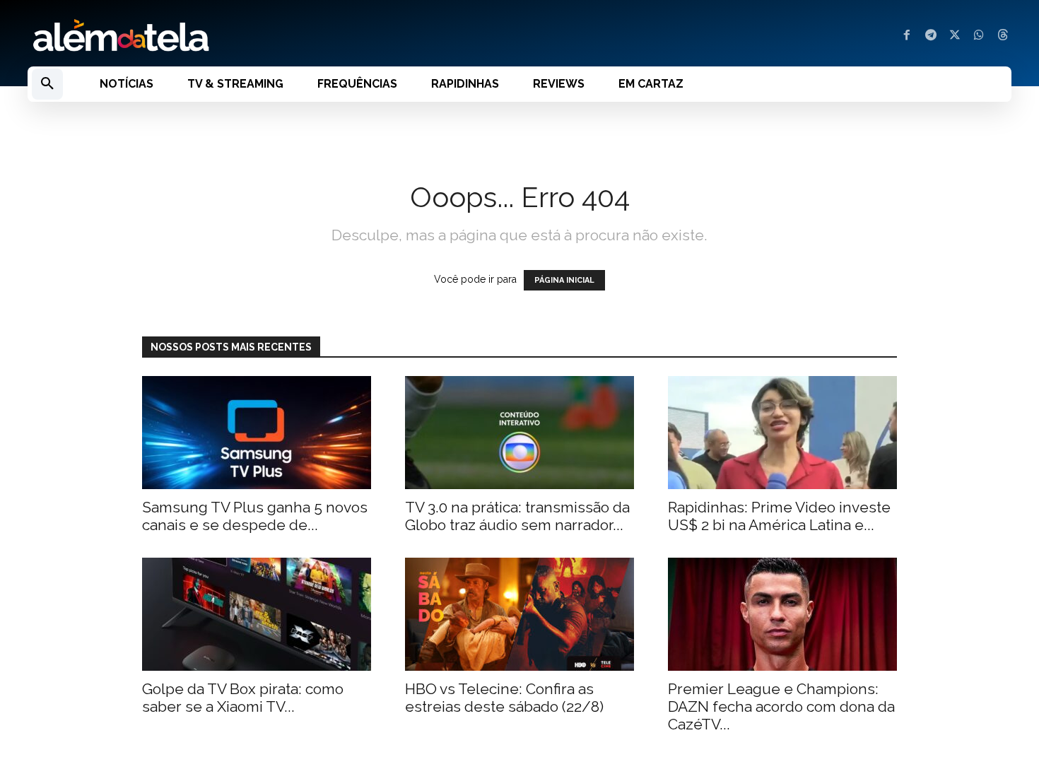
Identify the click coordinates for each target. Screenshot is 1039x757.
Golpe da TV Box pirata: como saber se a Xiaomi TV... (243, 697)
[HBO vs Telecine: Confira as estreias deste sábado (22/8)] (519, 614)
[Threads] (1002, 36)
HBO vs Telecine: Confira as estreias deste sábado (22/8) (504, 697)
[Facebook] (906, 36)
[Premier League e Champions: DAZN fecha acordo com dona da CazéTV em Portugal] (782, 614)
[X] (954, 36)
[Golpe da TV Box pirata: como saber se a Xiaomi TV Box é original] (256, 614)
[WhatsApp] (978, 36)
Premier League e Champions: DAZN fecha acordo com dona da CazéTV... (781, 706)
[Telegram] (930, 36)
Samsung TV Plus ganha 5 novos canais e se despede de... (255, 516)
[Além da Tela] (265, 36)
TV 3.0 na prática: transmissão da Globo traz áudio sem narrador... (517, 516)
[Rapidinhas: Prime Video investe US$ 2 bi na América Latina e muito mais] (782, 432)
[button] (47, 84)
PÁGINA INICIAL (564, 280)
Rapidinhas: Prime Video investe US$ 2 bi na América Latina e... (779, 516)
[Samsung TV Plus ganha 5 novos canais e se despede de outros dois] (256, 432)
